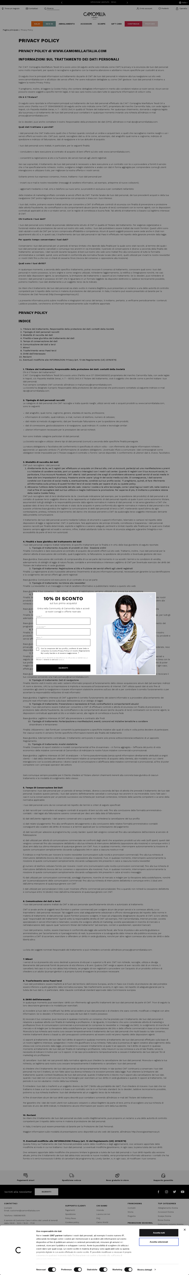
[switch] (78, 1269)
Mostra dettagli (144, 1269)
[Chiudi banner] (185, 1230)
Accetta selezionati (159, 1242)
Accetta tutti (159, 1233)
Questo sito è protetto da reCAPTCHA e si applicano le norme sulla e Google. (62, 658)
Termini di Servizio (51, 659)
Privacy (39, 659)
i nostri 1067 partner (52, 1235)
